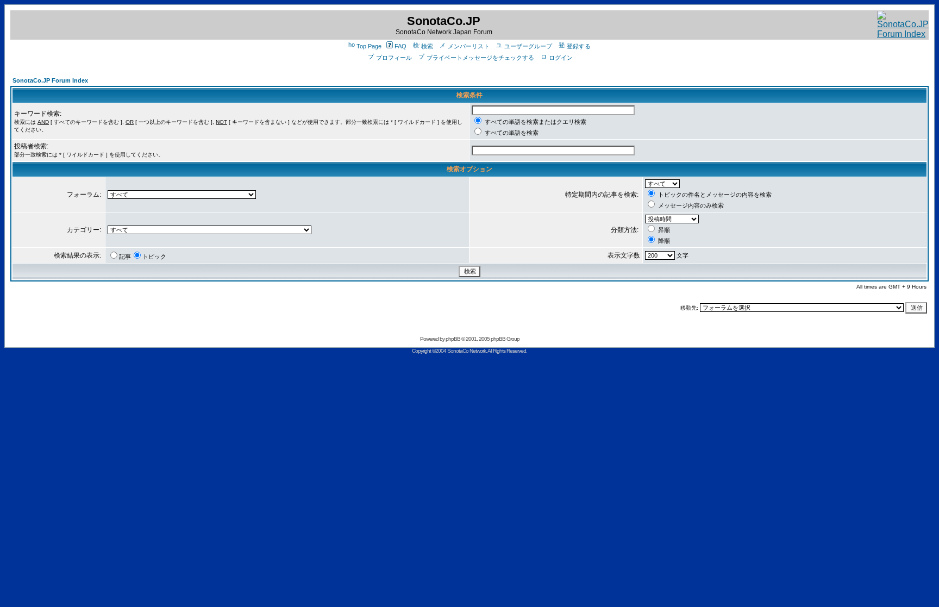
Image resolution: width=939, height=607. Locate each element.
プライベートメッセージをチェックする (480, 57)
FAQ (400, 46)
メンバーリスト (469, 46)
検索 (427, 46)
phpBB (453, 339)
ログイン (561, 57)
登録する (579, 46)
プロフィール (394, 57)
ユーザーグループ (528, 46)
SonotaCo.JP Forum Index (50, 80)
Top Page (368, 46)
